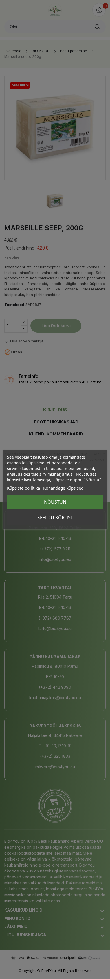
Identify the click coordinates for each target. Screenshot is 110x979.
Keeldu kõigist (55, 517)
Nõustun (55, 502)
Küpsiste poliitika (23, 488)
